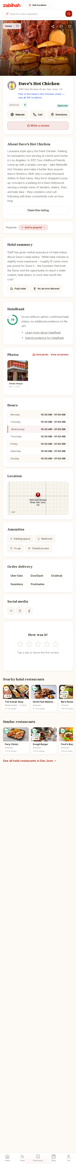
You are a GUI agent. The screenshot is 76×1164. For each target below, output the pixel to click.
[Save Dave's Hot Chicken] (69, 26)
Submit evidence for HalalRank (44, 338)
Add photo (42, 354)
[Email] (11, 610)
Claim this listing (38, 210)
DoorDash (37, 575)
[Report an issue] (61, 26)
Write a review (40, 125)
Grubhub (56, 575)
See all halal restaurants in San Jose (28, 760)
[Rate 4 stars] (47, 644)
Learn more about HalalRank (43, 332)
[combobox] (37, 13)
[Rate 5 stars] (55, 644)
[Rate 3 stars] (38, 644)
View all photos (60, 354)
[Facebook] (28, 610)
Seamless (17, 584)
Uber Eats (17, 575)
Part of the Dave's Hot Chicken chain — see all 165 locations (41, 95)
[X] (20, 610)
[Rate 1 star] (20, 644)
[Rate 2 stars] (29, 644)
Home (8, 25)
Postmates (37, 584)
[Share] (52, 26)
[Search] (68, 14)
